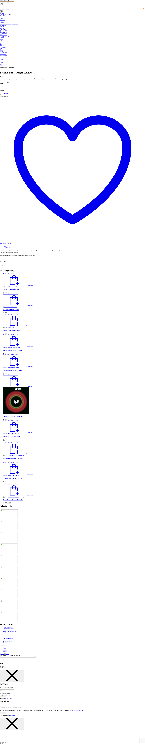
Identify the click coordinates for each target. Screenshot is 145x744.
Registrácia (9, 698)
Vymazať (6, 93)
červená (6, 265)
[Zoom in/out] (0, 742)
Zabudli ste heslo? (10, 695)
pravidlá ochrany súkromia (76, 710)
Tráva (1, 65)
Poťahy (2, 62)
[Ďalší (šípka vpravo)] (2, 743)
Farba (2, 90)
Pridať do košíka (4, 96)
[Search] (1, 4)
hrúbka (2, 83)
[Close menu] (12, 676)
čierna (10, 265)
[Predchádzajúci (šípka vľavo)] (0, 743)
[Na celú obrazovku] (2, 742)
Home (1, 56)
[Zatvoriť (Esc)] (5, 742)
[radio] (8, 83)
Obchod (2, 59)
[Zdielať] (3, 742)
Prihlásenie (3, 695)
